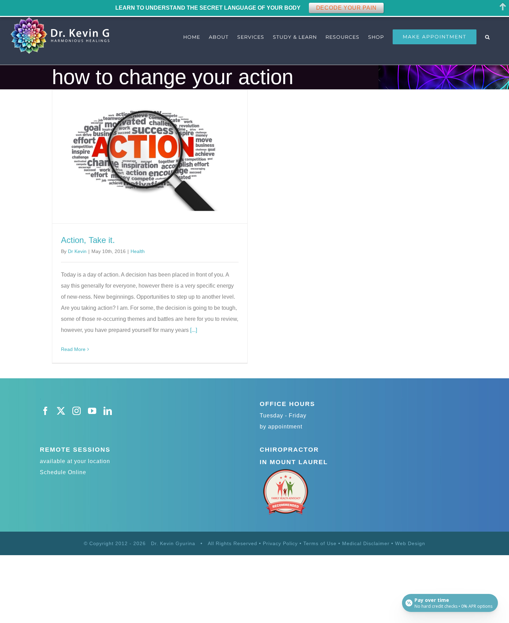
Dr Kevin (77, 251)
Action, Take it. (88, 240)
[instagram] (76, 411)
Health (138, 251)
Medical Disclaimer (366, 543)
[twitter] (61, 411)
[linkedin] (108, 411)
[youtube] (92, 411)
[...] (193, 330)
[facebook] (45, 411)
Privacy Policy (280, 543)
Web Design (410, 543)
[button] (487, 37)
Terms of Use (320, 543)
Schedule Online (63, 472)
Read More (73, 349)
